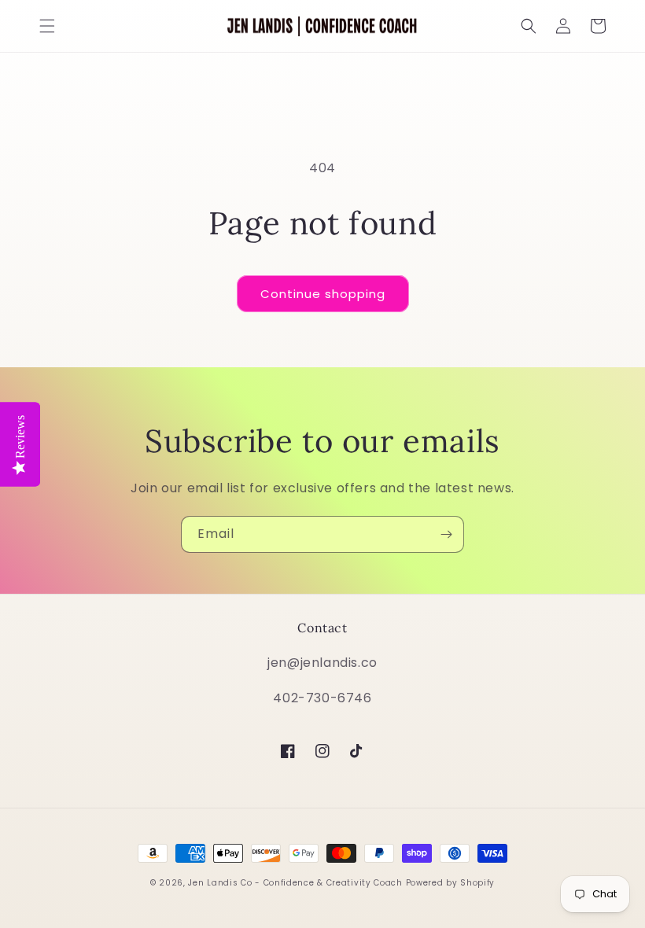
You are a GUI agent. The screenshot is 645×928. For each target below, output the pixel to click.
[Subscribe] (446, 534)
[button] (47, 26)
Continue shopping (322, 293)
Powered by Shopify (451, 883)
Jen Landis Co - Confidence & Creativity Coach (295, 883)
